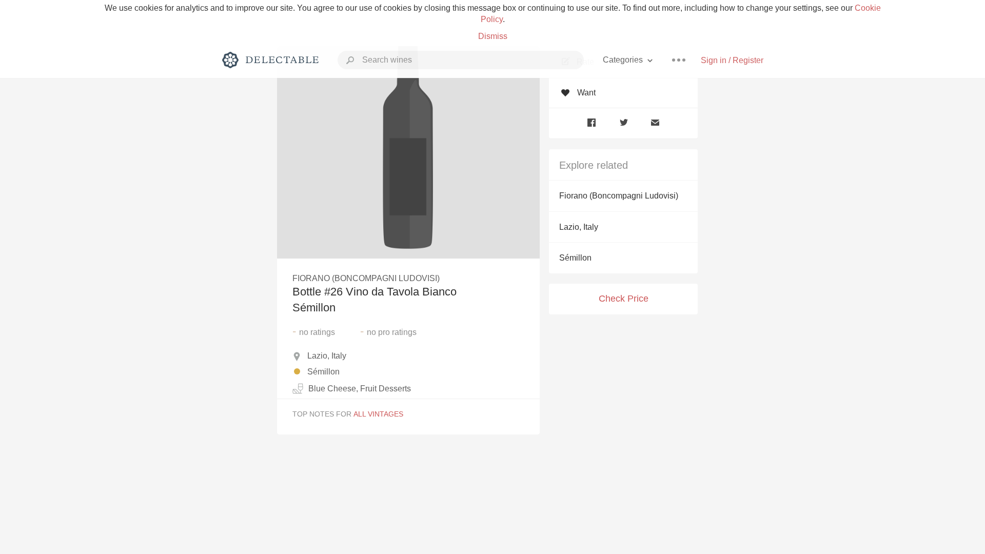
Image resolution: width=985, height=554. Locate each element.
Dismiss (492, 36)
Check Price (623, 298)
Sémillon (575, 257)
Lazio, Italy (578, 227)
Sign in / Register (732, 60)
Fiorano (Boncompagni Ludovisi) (618, 195)
